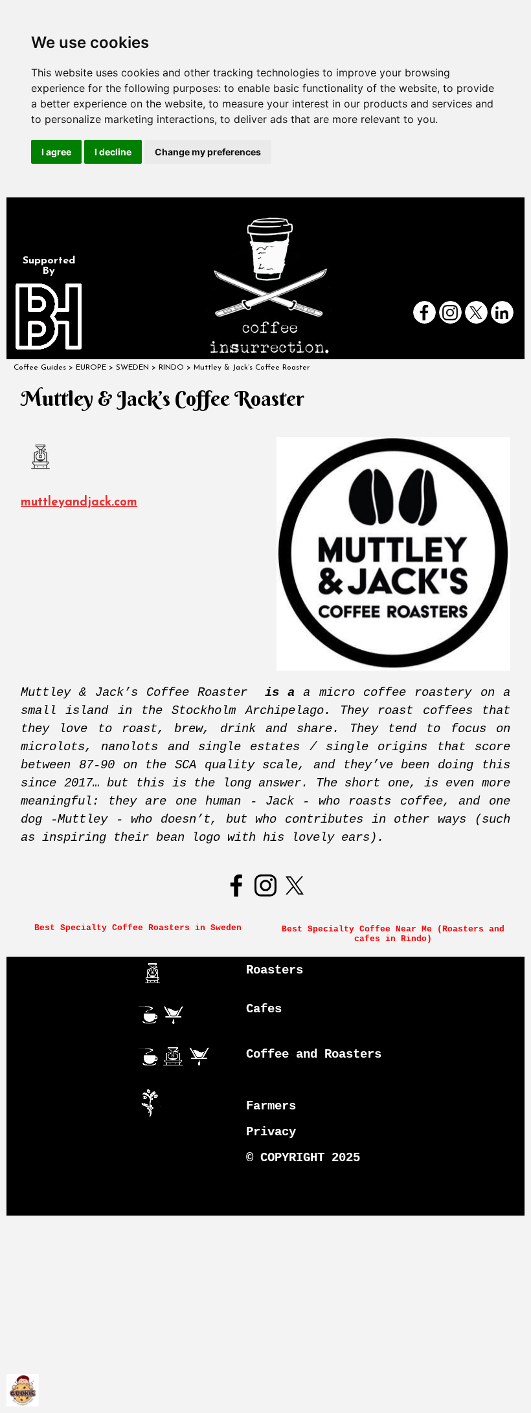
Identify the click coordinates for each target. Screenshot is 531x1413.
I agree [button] (56, 151)
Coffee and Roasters (313, 1054)
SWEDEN (132, 368)
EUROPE (91, 368)
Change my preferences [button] (208, 151)
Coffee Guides (40, 368)
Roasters (274, 970)
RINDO (171, 368)
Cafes (264, 1009)
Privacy (271, 1132)
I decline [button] (113, 151)
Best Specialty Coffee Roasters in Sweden (138, 928)
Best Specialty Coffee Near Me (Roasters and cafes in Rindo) (396, 934)
